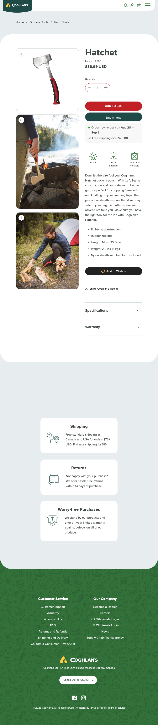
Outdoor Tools (38, 22)
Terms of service (116, 707)
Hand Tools (61, 22)
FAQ (53, 625)
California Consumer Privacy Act (53, 644)
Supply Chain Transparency (105, 638)
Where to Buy (53, 619)
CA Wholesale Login (105, 619)
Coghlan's (47, 707)
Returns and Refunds (53, 631)
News (105, 631)
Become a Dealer (105, 607)
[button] (126, 5)
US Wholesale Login (105, 625)
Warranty (53, 613)
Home (20, 22)
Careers (105, 613)
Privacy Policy (98, 707)
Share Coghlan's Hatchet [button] (104, 288)
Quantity (90, 79)
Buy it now (113, 117)
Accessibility (82, 707)
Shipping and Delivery (53, 638)
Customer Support (53, 607)
